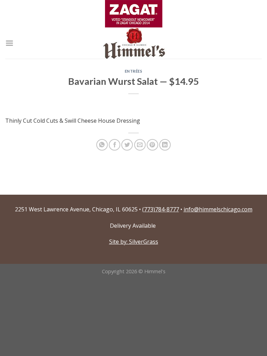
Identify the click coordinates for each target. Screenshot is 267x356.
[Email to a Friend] (140, 145)
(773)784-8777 (160, 209)
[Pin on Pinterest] (152, 145)
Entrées (134, 71)
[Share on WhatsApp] (102, 145)
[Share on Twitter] (127, 145)
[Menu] (9, 42)
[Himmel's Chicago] (133, 43)
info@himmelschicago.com (218, 209)
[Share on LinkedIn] (165, 145)
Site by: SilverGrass (133, 241)
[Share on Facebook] (114, 145)
